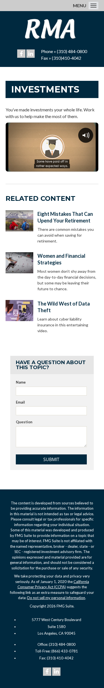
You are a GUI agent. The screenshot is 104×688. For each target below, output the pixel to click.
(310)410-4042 (66, 58)
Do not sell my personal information (56, 598)
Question (24, 422)
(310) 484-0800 (72, 51)
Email (20, 402)
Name (21, 382)
